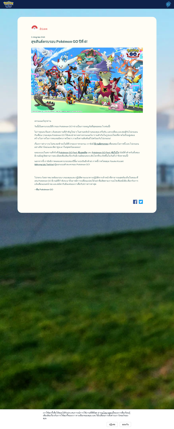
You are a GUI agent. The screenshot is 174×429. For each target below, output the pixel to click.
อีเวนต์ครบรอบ (101, 143)
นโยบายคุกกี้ (108, 412)
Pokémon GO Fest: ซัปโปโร (105, 152)
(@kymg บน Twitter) (44, 164)
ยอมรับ (125, 424)
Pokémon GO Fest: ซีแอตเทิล (73, 152)
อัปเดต (43, 28)
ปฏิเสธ (112, 424)
